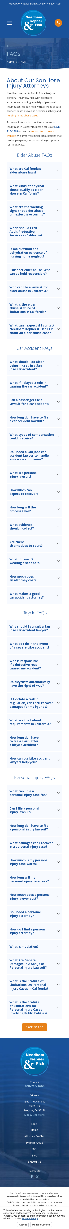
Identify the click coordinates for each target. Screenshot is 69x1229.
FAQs (34, 1149)
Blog (34, 1155)
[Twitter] (37, 1177)
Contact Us (34, 1162)
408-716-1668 (34, 1086)
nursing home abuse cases (22, 115)
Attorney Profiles (34, 1136)
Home (34, 1130)
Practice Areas (34, 1143)
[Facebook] (32, 1177)
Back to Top (34, 1027)
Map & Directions (34, 1115)
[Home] (33, 23)
